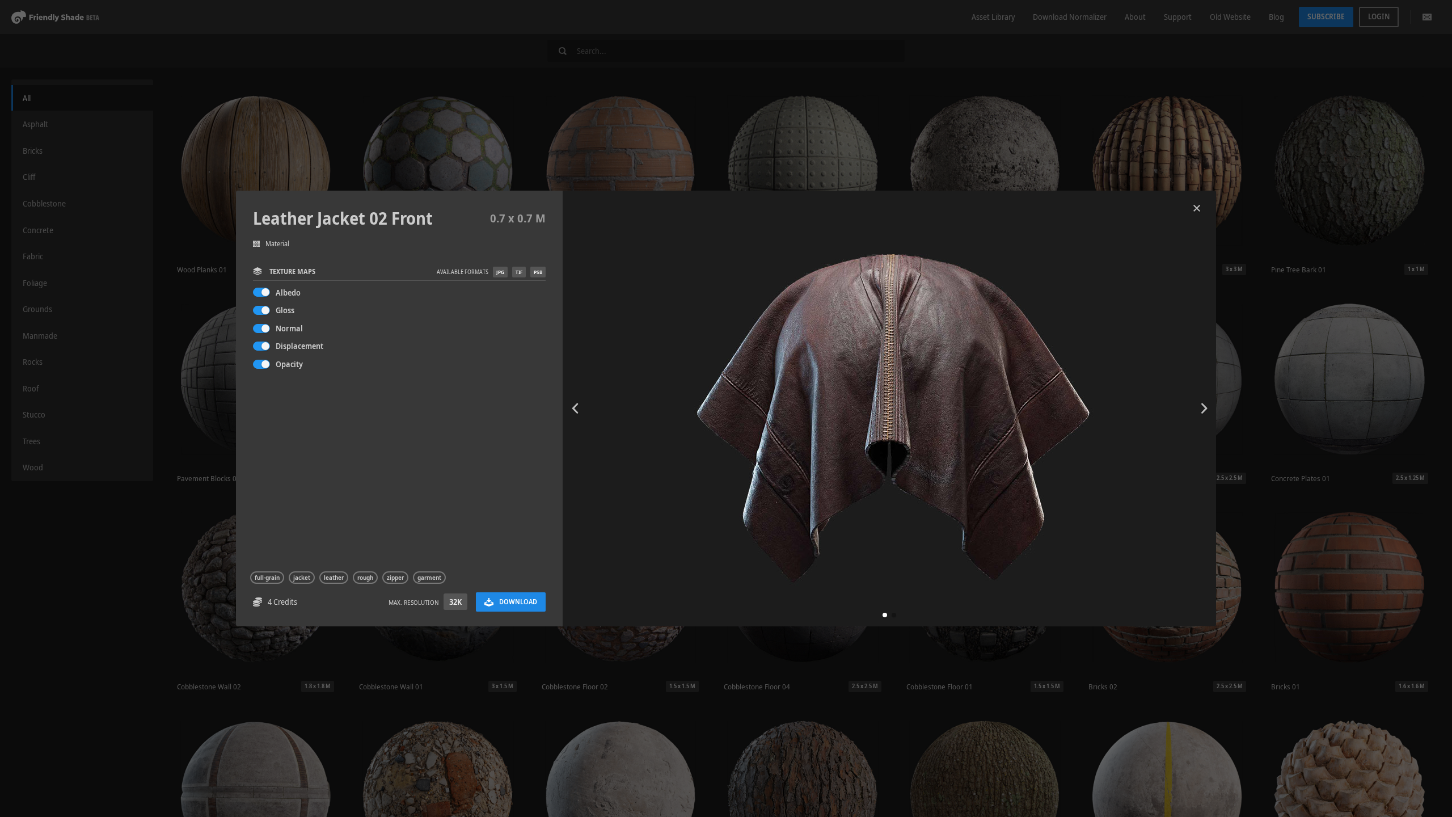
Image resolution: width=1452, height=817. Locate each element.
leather (334, 578)
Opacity (289, 364)
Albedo (288, 292)
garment (429, 578)
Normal (289, 328)
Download (518, 602)
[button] (885, 615)
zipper (395, 578)
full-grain (267, 578)
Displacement (299, 345)
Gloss (285, 310)
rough (365, 578)
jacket (301, 578)
